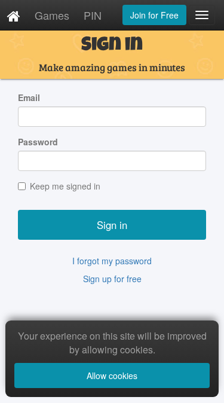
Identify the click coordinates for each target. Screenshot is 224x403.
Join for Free (154, 15)
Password (38, 142)
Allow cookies (112, 375)
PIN (93, 15)
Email (29, 97)
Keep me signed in (65, 186)
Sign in (112, 225)
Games (52, 15)
